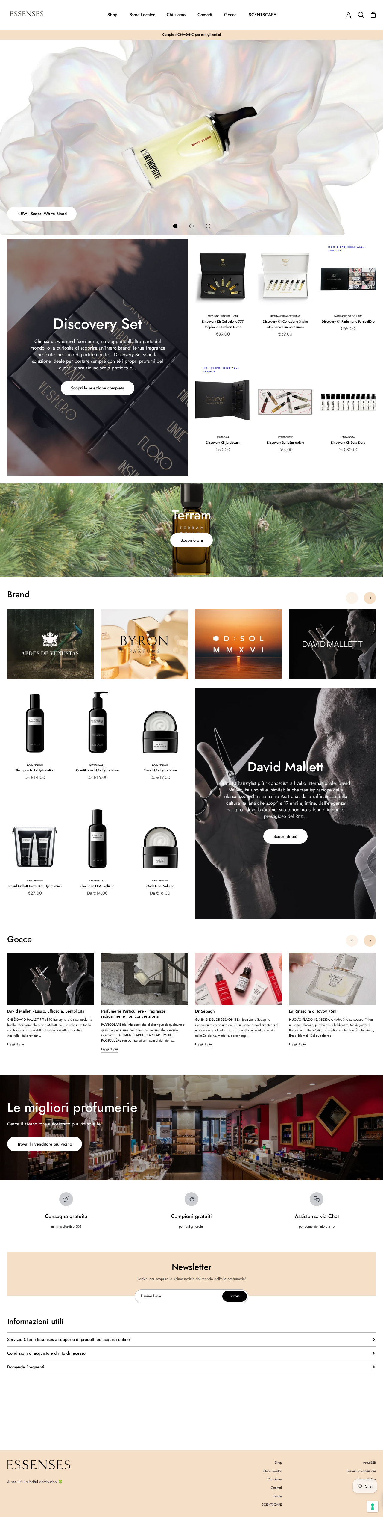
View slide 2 (191, 226)
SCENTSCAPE (272, 1504)
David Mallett (35, 765)
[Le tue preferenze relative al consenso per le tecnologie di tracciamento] (372, 1506)
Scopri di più (285, 836)
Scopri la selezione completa (97, 388)
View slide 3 (208, 226)
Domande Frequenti (25, 1367)
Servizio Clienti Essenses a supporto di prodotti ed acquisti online (68, 1339)
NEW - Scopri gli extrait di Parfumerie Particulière (63, 214)
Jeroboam (223, 437)
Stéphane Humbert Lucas (223, 316)
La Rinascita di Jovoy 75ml (313, 1011)
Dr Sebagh (205, 1011)
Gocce (277, 1496)
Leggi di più (15, 1044)
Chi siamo (275, 1479)
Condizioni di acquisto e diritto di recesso (46, 1353)
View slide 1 (175, 226)
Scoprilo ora (191, 540)
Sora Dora (348, 437)
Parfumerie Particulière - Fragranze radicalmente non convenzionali (133, 1014)
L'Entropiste (285, 437)
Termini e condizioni (361, 1470)
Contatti (276, 1487)
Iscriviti (235, 1296)
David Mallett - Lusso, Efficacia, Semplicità (45, 1011)
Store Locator (272, 1470)
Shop (278, 1462)
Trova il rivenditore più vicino (44, 1144)
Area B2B (369, 1462)
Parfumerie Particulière (348, 316)
